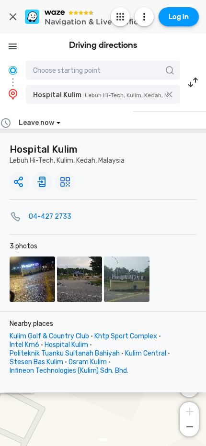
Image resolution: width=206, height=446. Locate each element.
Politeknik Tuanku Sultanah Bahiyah (65, 353)
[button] (103, 94)
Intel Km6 (24, 345)
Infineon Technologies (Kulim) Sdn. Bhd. (69, 371)
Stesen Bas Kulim (36, 362)
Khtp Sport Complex (125, 336)
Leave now (36, 123)
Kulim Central (145, 353)
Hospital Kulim (66, 345)
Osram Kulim (88, 362)
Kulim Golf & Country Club (49, 336)
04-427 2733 (50, 216)
